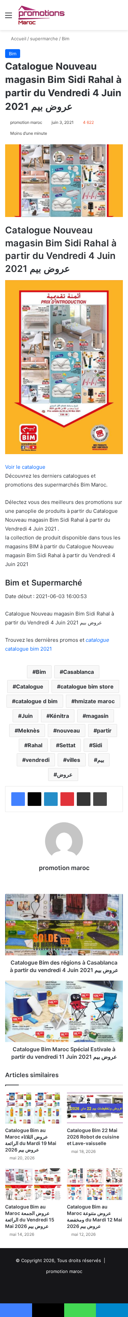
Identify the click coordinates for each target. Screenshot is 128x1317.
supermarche (44, 38)
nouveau (68, 730)
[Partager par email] (83, 799)
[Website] (64, 879)
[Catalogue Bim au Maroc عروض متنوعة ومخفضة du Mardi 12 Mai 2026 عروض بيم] (95, 1184)
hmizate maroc (95, 701)
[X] (34, 799)
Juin (27, 715)
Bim (65, 38)
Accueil (18, 38)
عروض (65, 774)
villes (73, 759)
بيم (100, 759)
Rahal (35, 745)
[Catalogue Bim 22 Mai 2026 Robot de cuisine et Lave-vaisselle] (95, 1108)
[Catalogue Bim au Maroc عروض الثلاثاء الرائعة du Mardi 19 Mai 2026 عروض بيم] (33, 1108)
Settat (67, 745)
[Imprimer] (100, 799)
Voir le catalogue (25, 467)
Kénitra (59, 715)
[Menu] (8, 17)
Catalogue (29, 686)
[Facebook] (18, 799)
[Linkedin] (51, 799)
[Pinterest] (67, 799)
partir (104, 730)
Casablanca (78, 671)
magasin (97, 715)
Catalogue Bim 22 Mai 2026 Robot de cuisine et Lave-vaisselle (93, 1136)
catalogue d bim (36, 701)
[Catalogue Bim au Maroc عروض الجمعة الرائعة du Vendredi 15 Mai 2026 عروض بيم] (33, 1184)
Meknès (29, 730)
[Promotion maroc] (41, 15)
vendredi (37, 759)
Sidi (97, 745)
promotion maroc (26, 122)
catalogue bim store (87, 686)
